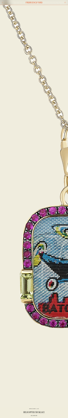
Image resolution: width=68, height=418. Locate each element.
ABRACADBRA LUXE (34, 408)
